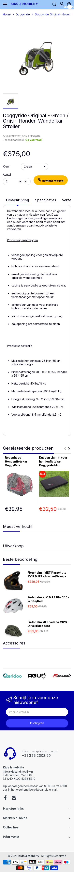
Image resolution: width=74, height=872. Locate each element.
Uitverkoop (13, 546)
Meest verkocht (18, 526)
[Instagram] (14, 798)
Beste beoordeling (20, 559)
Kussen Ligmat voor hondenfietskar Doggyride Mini (53, 461)
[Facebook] (5, 798)
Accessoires (14, 643)
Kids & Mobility (29, 856)
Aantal (7, 174)
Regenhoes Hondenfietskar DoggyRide (16, 461)
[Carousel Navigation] (67, 449)
